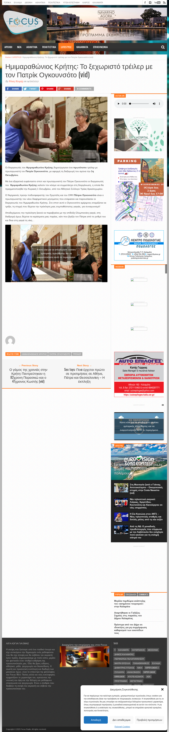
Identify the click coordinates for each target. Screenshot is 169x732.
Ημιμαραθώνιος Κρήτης (34, 354)
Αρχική (8, 47)
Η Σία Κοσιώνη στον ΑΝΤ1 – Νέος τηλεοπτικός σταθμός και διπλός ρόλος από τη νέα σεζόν (146, 517)
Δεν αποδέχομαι (121, 720)
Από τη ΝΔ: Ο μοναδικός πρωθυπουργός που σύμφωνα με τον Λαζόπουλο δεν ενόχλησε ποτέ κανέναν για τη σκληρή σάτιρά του (146, 532)
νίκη (139, 667)
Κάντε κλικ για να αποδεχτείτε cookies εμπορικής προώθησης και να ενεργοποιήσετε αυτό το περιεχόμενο (56, 253)
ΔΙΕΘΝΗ (28, 2)
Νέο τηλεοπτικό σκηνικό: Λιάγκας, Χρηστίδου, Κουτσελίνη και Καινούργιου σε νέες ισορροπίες (146, 503)
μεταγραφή (136, 681)
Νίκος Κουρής (16, 81)
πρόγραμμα (121, 681)
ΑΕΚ (149, 676)
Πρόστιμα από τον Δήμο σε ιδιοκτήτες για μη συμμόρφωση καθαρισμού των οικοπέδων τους (130, 628)
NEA (19, 47)
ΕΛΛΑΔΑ (18, 2)
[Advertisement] (56, 308)
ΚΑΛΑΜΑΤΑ (98, 2)
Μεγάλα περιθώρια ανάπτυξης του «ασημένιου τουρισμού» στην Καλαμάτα (129, 604)
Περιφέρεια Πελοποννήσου (129, 658)
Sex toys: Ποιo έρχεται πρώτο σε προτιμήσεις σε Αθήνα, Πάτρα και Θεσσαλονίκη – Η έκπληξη (84, 375)
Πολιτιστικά (54, 2)
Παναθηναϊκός (141, 663)
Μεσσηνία (153, 649)
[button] (162, 689)
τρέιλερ (77, 354)
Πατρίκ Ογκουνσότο (59, 354)
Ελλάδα (156, 663)
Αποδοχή (96, 720)
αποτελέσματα (135, 676)
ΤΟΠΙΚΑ (7, 2)
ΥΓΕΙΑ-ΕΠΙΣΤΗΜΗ (71, 2)
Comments (143, 594)
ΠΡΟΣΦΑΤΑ (131, 594)
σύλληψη (119, 672)
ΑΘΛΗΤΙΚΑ (40, 2)
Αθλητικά (31, 47)
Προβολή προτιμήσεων (149, 720)
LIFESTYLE (66, 47)
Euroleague (120, 676)
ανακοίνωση (133, 672)
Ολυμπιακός (138, 649)
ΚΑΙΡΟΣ (86, 2)
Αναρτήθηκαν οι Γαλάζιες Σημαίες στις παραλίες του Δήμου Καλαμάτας (128, 616)
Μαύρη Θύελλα (122, 663)
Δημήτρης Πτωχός (124, 667)
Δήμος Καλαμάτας (124, 654)
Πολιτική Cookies (122, 727)
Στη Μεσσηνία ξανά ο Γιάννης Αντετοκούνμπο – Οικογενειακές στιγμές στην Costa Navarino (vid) (146, 488)
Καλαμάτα (123, 649)
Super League (149, 672)
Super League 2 (152, 667)
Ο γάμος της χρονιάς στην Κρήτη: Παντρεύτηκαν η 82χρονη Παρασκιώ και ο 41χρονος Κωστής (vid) (28, 375)
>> (84, 668)
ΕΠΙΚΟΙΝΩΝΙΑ (100, 47)
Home (8, 57)
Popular (119, 594)
